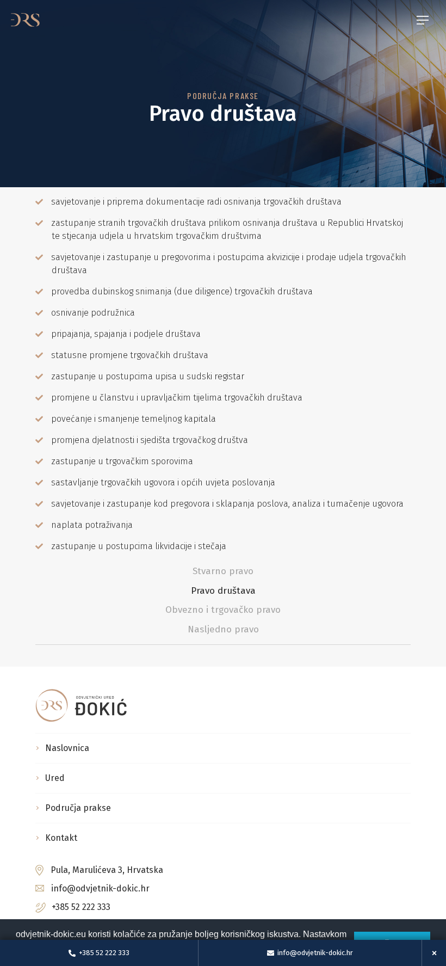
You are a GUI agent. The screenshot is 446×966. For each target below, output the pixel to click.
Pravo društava (223, 590)
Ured (55, 778)
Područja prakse (78, 808)
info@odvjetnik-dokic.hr (100, 888)
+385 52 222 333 (81, 907)
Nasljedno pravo (223, 629)
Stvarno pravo (223, 571)
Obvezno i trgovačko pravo (223, 610)
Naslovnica (67, 748)
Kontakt (61, 838)
